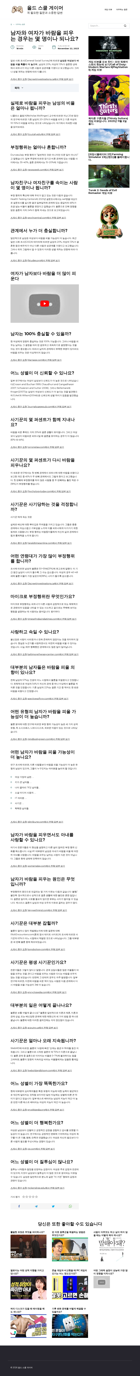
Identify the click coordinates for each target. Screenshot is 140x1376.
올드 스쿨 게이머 (45, 8)
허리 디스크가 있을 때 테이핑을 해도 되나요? (28, 1310)
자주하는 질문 (121, 9)
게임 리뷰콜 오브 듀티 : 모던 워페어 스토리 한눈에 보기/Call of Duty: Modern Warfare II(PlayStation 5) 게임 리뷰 (108, 65)
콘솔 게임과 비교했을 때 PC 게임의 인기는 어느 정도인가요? (69, 1272)
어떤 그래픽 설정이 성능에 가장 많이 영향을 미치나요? (111, 1272)
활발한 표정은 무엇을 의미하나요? (27, 1232)
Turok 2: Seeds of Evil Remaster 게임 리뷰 (102, 192)
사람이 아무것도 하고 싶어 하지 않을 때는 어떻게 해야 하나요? (111, 1233)
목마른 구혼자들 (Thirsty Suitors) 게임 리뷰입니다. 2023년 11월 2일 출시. (108, 121)
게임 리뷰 (108, 9)
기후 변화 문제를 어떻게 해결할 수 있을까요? (69, 1310)
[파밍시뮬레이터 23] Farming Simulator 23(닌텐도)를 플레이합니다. (108, 157)
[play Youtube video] (45, 303)
